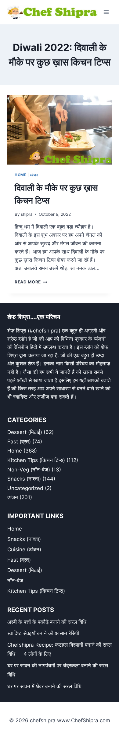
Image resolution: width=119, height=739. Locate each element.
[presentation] (59, 130)
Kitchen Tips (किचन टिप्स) (36, 460)
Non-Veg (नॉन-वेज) (28, 470)
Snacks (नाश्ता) (24, 479)
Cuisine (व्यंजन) (24, 549)
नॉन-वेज (15, 580)
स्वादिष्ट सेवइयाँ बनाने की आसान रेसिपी (43, 633)
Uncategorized (25, 488)
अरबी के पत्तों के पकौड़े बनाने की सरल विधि (46, 622)
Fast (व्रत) (19, 442)
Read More (31, 281)
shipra (27, 214)
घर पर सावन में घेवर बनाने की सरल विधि (44, 686)
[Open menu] (106, 12)
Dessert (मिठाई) (24, 432)
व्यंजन (34, 174)
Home (20, 174)
